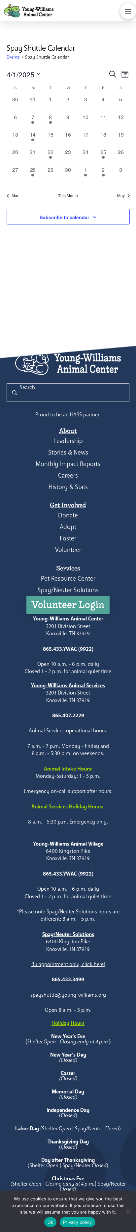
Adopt (68, 527)
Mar (15, 195)
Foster (68, 538)
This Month (68, 195)
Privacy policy (77, 1222)
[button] (128, 11)
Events (13, 57)
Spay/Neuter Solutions (68, 590)
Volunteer (68, 550)
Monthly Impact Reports (68, 464)
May (121, 195)
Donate (68, 515)
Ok (50, 1222)
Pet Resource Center (68, 578)
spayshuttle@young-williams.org (68, 994)
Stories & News (68, 452)
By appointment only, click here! (68, 964)
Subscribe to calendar (64, 217)
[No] (127, 1211)
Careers (68, 475)
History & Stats (68, 487)
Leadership (68, 441)
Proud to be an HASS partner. (68, 414)
